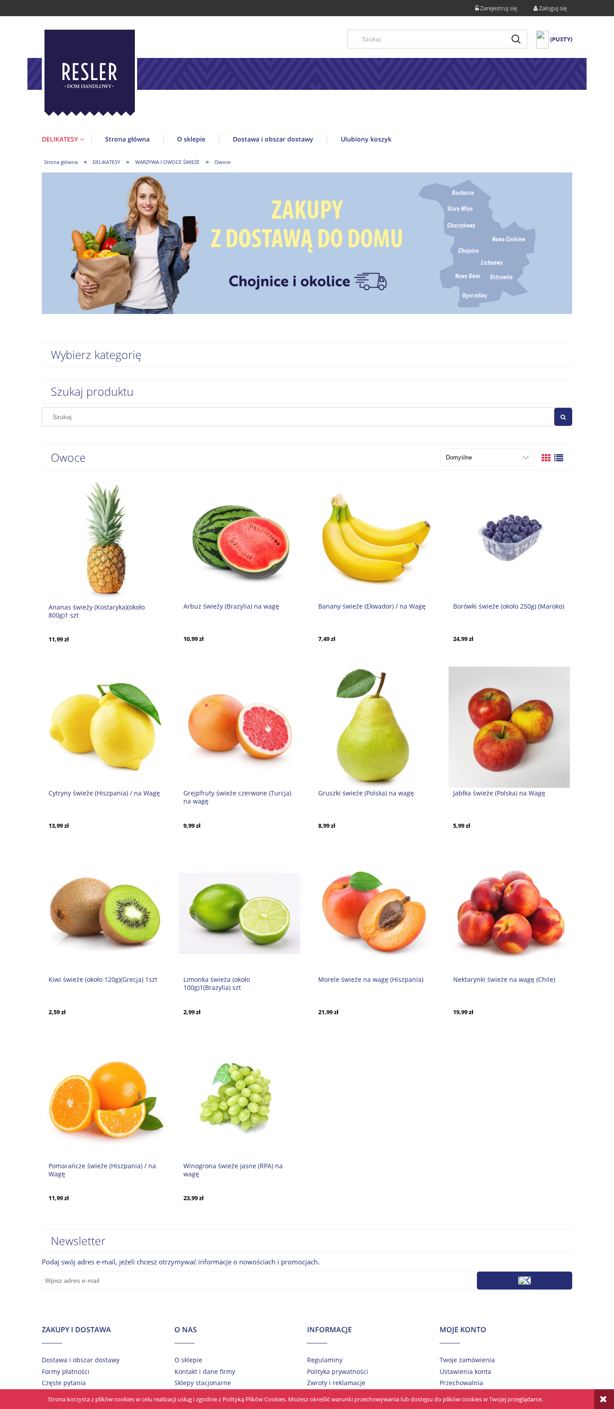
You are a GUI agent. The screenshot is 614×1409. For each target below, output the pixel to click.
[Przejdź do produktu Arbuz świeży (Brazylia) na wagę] (239, 539)
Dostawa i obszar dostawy (81, 1360)
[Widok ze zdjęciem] (546, 458)
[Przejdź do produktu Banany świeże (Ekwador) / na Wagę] (374, 539)
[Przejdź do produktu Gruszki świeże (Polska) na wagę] (374, 726)
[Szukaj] (516, 39)
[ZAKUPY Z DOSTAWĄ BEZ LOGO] (307, 243)
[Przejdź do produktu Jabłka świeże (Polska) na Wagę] (509, 726)
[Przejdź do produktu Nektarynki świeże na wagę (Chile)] (509, 913)
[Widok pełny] (558, 458)
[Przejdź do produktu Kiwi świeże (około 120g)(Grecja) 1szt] (104, 913)
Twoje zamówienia (467, 1360)
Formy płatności (65, 1371)
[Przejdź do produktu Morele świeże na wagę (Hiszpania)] (374, 913)
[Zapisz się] (524, 1281)
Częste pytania (64, 1382)
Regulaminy (325, 1360)
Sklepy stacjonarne (202, 1382)
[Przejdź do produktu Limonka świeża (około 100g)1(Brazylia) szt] (239, 913)
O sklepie (188, 1360)
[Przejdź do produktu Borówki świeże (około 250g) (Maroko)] (509, 539)
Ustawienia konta (465, 1371)
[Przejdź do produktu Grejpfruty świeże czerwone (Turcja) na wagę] (239, 726)
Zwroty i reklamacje (336, 1382)
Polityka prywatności (337, 1371)
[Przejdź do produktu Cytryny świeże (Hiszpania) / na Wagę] (104, 726)
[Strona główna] (89, 74)
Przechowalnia (461, 1382)
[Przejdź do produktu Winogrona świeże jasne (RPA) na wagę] (239, 1099)
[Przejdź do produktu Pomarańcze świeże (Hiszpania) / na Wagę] (104, 1099)
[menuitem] (66, 139)
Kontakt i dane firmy (204, 1371)
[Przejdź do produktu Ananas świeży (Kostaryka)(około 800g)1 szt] (104, 540)
